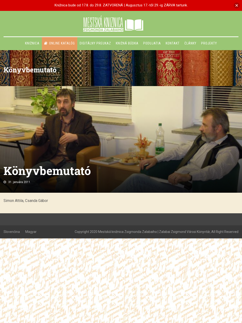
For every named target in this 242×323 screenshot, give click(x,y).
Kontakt (173, 43)
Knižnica (32, 43)
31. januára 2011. (19, 182)
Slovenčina (12, 232)
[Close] (237, 5)
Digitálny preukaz (95, 43)
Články (190, 43)
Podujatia (152, 43)
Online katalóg (62, 43)
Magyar (31, 232)
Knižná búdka (127, 43)
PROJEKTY (209, 43)
